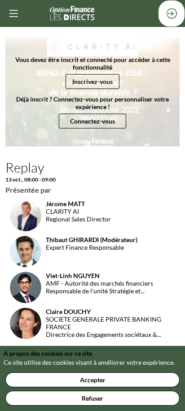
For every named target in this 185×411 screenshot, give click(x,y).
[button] (92, 81)
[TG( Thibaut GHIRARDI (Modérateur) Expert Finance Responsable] (71, 265)
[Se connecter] (171, 13)
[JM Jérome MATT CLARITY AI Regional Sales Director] (58, 229)
